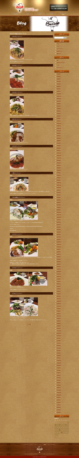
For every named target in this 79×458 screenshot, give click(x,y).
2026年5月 (59, 81)
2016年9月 (59, 367)
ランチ (58, 43)
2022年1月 (59, 209)
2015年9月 (59, 397)
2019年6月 (59, 286)
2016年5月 (59, 377)
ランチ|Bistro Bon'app (13, 0)
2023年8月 (59, 162)
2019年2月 (59, 296)
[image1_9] (17, 219)
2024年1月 (59, 150)
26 (61, 432)
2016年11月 (59, 362)
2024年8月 (59, 133)
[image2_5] (31, 219)
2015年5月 (59, 407)
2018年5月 (59, 318)
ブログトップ (61, 34)
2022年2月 (59, 207)
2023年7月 (59, 165)
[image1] (17, 58)
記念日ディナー (59, 51)
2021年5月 (59, 229)
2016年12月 (59, 360)
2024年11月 (59, 125)
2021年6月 (59, 227)
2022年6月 (59, 197)
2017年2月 (59, 355)
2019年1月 (59, 298)
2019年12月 (59, 271)
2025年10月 (59, 98)
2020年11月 (59, 244)
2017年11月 (59, 333)
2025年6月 (59, 108)
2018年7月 (59, 313)
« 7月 (55, 437)
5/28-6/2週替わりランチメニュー (18, 197)
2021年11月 (59, 214)
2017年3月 (59, 353)
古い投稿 (29, 324)
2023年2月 (59, 177)
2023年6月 (59, 167)
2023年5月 (59, 170)
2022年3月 (59, 204)
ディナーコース (59, 48)
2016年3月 (59, 382)
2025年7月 (59, 106)
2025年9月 (59, 101)
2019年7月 (59, 283)
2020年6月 (59, 256)
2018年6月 (59, 316)
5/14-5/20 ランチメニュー (17, 267)
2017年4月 (59, 350)
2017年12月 (59, 330)
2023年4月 (59, 172)
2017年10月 (59, 335)
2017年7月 (59, 343)
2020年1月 (59, 269)
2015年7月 (59, 402)
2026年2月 (59, 88)
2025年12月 (59, 93)
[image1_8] (17, 255)
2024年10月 (59, 128)
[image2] (31, 315)
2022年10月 (59, 187)
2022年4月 (59, 202)
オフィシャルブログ (51, 444)
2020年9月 (59, 249)
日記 (57, 60)
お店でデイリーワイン (61, 62)
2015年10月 (59, 395)
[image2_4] (31, 255)
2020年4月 (59, 261)
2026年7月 (59, 76)
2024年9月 (59, 130)
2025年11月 (59, 96)
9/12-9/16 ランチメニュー (17, 92)
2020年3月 (59, 264)
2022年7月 (59, 195)
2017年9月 (59, 338)
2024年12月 (59, 123)
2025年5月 (59, 111)
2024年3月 (59, 145)
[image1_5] (19, 284)
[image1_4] (17, 167)
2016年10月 (59, 365)
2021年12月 (59, 212)
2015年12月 (59, 390)
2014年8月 (59, 412)
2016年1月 (59, 387)
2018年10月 (59, 306)
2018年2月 (59, 325)
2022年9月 (59, 190)
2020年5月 (59, 259)
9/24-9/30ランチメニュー (17, 65)
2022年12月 (59, 182)
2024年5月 (59, 140)
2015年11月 (59, 392)
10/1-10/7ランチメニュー (17, 36)
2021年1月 (59, 239)
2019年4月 (59, 291)
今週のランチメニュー (16, 173)
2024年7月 (59, 135)
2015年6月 (59, 404)
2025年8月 (59, 103)
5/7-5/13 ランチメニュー (17, 293)
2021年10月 (59, 217)
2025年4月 (59, 113)
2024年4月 (59, 143)
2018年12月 (59, 301)
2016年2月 (59, 385)
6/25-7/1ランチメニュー (17, 119)
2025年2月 (59, 118)
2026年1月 (59, 91)
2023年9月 (59, 160)
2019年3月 (59, 293)
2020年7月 (59, 254)
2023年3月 (59, 175)
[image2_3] (38, 284)
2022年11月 (59, 185)
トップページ (16, 13)
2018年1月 (59, 328)
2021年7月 (59, 224)
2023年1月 (59, 180)
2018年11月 (59, 303)
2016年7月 (59, 372)
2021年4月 (59, 232)
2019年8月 (59, 281)
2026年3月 (59, 86)
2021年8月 (59, 222)
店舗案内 (63, 13)
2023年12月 (59, 153)
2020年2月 (59, 266)
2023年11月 (59, 155)
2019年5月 (59, 288)
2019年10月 (59, 276)
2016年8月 (59, 370)
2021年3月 (59, 234)
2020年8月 (59, 251)
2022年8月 (59, 192)
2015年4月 (59, 409)
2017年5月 (59, 348)
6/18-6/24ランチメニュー (17, 146)
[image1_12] (17, 87)
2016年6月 (59, 375)
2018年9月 (59, 308)
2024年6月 (59, 138)
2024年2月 (59, 148)
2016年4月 (59, 380)
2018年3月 (59, 323)
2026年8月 (59, 74)
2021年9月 (59, 219)
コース (39, 13)
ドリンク (51, 13)
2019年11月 (59, 274)
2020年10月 (59, 246)
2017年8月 (59, 340)
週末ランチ (59, 53)
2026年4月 (59, 83)
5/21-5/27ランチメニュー (17, 234)
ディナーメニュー (60, 67)
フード (28, 13)
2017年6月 (59, 345)
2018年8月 (59, 311)
